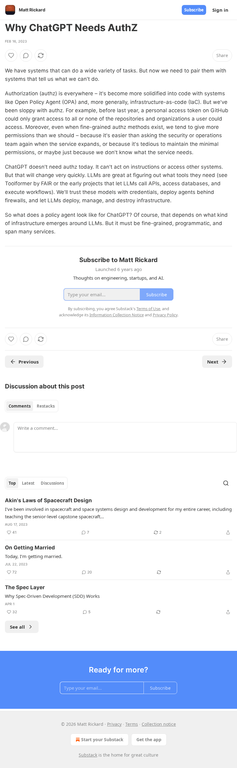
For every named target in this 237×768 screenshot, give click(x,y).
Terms (131, 724)
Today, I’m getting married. (33, 556)
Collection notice (159, 724)
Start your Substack (102, 739)
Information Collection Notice (116, 315)
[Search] (226, 483)
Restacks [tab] (46, 406)
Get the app (148, 739)
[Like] (11, 55)
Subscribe (194, 10)
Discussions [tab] (52, 483)
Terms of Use (148, 308)
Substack (88, 755)
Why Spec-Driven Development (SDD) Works (52, 596)
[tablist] (31, 406)
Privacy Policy (165, 315)
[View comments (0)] (26, 55)
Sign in (220, 10)
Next (212, 362)
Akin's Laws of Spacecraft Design (48, 500)
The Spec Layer (25, 587)
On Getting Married (30, 547)
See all (17, 627)
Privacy (114, 724)
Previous (29, 362)
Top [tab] (12, 483)
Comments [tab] (20, 406)
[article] (118, 516)
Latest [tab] (28, 483)
